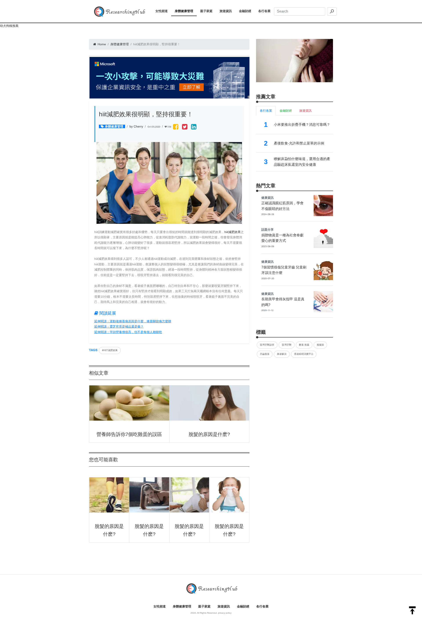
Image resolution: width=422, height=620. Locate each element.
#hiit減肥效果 (110, 350)
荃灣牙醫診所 (267, 344)
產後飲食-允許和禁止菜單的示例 (299, 143)
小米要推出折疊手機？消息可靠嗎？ (302, 124)
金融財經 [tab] (286, 110)
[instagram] (193, 127)
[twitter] (184, 127)
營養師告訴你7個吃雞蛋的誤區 (129, 434)
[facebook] (175, 127)
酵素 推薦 (304, 344)
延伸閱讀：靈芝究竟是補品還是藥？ (119, 326)
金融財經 (247, 11)
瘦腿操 (320, 344)
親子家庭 (208, 11)
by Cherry (136, 126)
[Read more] (294, 60)
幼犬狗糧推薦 (9, 25)
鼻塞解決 (282, 354)
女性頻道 (163, 11)
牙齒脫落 (264, 354)
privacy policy (224, 613)
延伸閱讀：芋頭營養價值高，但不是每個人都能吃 (128, 332)
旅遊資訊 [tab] (305, 110)
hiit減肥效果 (232, 232)
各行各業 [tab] (266, 110)
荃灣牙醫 (286, 344)
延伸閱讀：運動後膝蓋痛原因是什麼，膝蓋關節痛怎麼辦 (132, 321)
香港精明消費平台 (303, 354)
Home (101, 44)
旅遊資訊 (227, 11)
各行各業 (266, 11)
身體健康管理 (186, 11)
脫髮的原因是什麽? (209, 434)
